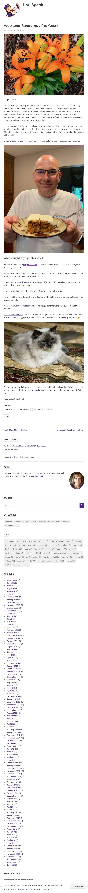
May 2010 (11, 837)
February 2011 (13, 812)
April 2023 (11, 691)
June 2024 (11, 652)
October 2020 (12, 773)
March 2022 (11, 726)
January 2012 (12, 785)
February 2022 (13, 729)
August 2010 (12, 829)
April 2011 (11, 807)
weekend (23, 564)
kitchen (30, 553)
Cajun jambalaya (19, 141)
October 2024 (12, 641)
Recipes (53, 521)
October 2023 (12, 674)
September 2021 (14, 743)
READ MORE (39, 476)
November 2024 (13, 638)
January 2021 (12, 765)
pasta (20, 557)
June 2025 (11, 619)
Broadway (43, 291)
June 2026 (11, 585)
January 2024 (12, 666)
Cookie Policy (46, 889)
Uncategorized (12, 525)
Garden (19, 521)
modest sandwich (22, 273)
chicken (32, 545)
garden (62, 549)
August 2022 (12, 713)
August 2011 (12, 798)
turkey (71, 561)
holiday (9, 553)
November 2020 (13, 771)
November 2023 (13, 671)
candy (78, 541)
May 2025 (11, 621)
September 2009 (14, 859)
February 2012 (13, 782)
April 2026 (11, 591)
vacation (10, 564)
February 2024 (13, 663)
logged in (18, 457)
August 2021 (12, 746)
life (38, 553)
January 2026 (12, 599)
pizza (37, 557)
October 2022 (12, 707)
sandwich (67, 557)
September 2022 (14, 710)
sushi (50, 561)
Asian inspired (24, 541)
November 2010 (13, 820)
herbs (72, 549)
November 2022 (13, 704)
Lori (17, 30)
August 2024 (12, 646)
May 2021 (11, 754)
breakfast (58, 541)
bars (37, 541)
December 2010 (13, 818)
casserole (10, 545)
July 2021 (11, 749)
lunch (47, 553)
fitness (17, 549)
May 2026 (11, 588)
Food (8, 521)
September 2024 (14, 643)
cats (21, 545)
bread (46, 541)
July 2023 (11, 682)
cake (69, 541)
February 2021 (13, 762)
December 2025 (13, 602)
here (31, 879)
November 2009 (13, 854)
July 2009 (11, 865)
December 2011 (13, 787)
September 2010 (14, 826)
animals (9, 541)
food (28, 549)
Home (31, 521)
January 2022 (12, 732)
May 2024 (11, 655)
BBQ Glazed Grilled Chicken (16, 430)
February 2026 (13, 596)
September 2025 (14, 610)
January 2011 (12, 815)
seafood (10, 561)
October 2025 (12, 608)
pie (28, 557)
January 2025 (12, 632)
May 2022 (11, 721)
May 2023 (11, 688)
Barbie (25, 297)
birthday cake (34, 390)
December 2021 (13, 735)
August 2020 (12, 779)
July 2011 (11, 801)
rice (46, 557)
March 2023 (11, 693)
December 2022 (13, 702)
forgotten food (30, 264)
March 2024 (11, 660)
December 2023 (13, 668)
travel (60, 561)
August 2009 (12, 862)
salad (55, 557)
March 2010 (11, 843)
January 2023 (12, 699)
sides (21, 561)
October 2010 (12, 823)
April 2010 (11, 840)
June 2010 (11, 834)
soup (41, 561)
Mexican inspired (61, 553)
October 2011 (12, 793)
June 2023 (11, 685)
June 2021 (11, 751)
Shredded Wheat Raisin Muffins (70, 430)
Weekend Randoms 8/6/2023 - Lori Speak (29, 446)
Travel (65, 521)
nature (9, 557)
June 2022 (11, 718)
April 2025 (11, 624)
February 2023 (13, 696)
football (39, 549)
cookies (44, 545)
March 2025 (11, 627)
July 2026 (11, 583)
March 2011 (11, 809)
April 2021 (11, 757)
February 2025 (13, 630)
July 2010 (11, 832)
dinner (67, 545)
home (19, 553)
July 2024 (11, 649)
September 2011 (14, 796)
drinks (78, 545)
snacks (31, 561)
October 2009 (12, 856)
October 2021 (12, 740)
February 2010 (13, 845)
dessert (56, 545)
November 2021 (13, 738)
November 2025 (13, 605)
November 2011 (13, 790)
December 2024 (13, 635)
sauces (79, 557)
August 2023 (12, 679)
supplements (29, 305)
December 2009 (13, 851)
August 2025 (12, 613)
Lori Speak (33, 4)
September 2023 (14, 677)
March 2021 (11, 760)
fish (8, 549)
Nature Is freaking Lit (13, 314)
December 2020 (13, 768)
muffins (77, 553)
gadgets (50, 549)
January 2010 (12, 848)
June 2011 (11, 804)
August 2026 (12, 580)
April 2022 (11, 724)
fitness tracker (28, 282)
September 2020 (14, 776)
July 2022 (11, 715)
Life (23, 30)
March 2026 (11, 594)
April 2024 (11, 657)
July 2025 (11, 616)
